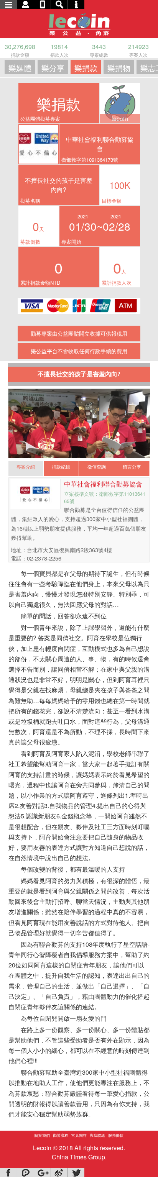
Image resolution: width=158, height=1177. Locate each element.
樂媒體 (19, 67)
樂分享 (52, 67)
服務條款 (115, 1135)
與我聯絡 (97, 1135)
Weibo (59, 1172)
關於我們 (42, 1135)
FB (8, 1172)
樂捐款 (85, 67)
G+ (42, 1172)
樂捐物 (118, 67)
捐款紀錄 (61, 466)
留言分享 (132, 466)
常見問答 (79, 1135)
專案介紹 (25, 466)
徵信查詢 (96, 466)
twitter (75, 1172)
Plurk (25, 1172)
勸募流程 (60, 1135)
